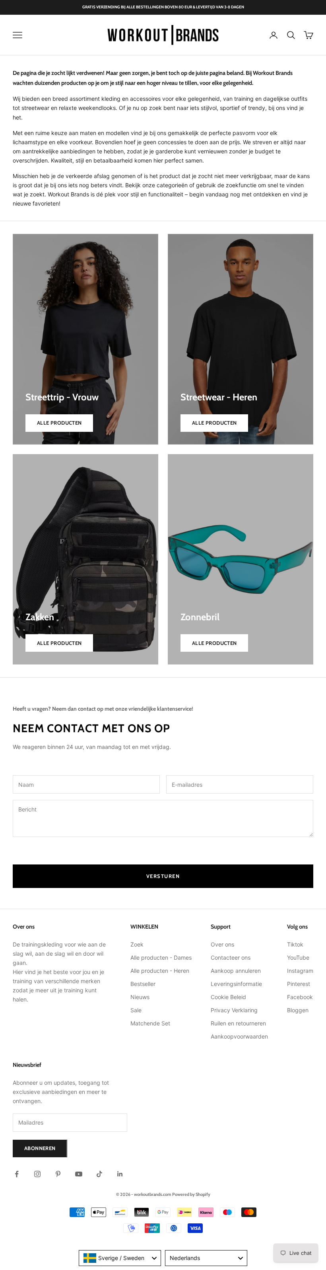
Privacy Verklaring (234, 1010)
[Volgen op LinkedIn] (120, 1174)
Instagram (300, 970)
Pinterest (298, 983)
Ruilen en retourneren (238, 1023)
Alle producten (59, 422)
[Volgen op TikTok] (99, 1174)
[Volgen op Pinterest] (58, 1174)
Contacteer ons (230, 957)
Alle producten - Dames (161, 957)
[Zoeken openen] (291, 35)
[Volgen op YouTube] (79, 1174)
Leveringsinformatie (236, 983)
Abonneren (40, 1148)
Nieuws (139, 997)
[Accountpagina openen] (273, 35)
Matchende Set (150, 1023)
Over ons (222, 944)
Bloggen (298, 1010)
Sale (136, 1010)
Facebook (300, 997)
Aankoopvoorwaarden (239, 1036)
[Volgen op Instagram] (37, 1174)
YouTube (298, 957)
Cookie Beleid (228, 997)
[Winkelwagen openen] (308, 35)
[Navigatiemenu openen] (17, 35)
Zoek (137, 944)
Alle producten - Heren (159, 970)
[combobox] (120, 1258)
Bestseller (142, 983)
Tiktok (295, 944)
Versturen (163, 876)
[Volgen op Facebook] (17, 1174)
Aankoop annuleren (236, 970)
